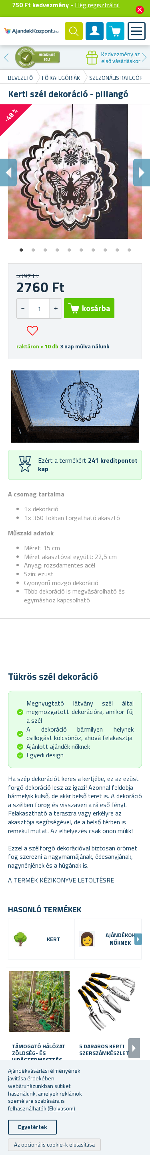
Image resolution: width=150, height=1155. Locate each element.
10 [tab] (129, 247)
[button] (55, 308)
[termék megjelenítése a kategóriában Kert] (20, 939)
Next (144, 57)
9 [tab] (117, 247)
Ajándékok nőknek (120, 939)
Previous (6, 57)
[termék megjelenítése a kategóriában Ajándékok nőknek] (87, 939)
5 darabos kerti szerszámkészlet (104, 1050)
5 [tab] (69, 247)
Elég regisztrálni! (97, 5)
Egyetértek (32, 1126)
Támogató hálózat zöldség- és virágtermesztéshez (39, 1053)
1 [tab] (21, 247)
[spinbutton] (39, 308)
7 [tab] (93, 247)
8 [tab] (105, 247)
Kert (53, 939)
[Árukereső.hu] (37, 57)
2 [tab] (33, 247)
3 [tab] (45, 247)
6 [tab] (81, 247)
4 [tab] (57, 247)
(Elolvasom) (61, 1108)
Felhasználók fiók (95, 37)
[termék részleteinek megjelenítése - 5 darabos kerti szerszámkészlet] (106, 1001)
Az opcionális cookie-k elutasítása (54, 1144)
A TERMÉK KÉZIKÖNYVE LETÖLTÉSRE (61, 880)
